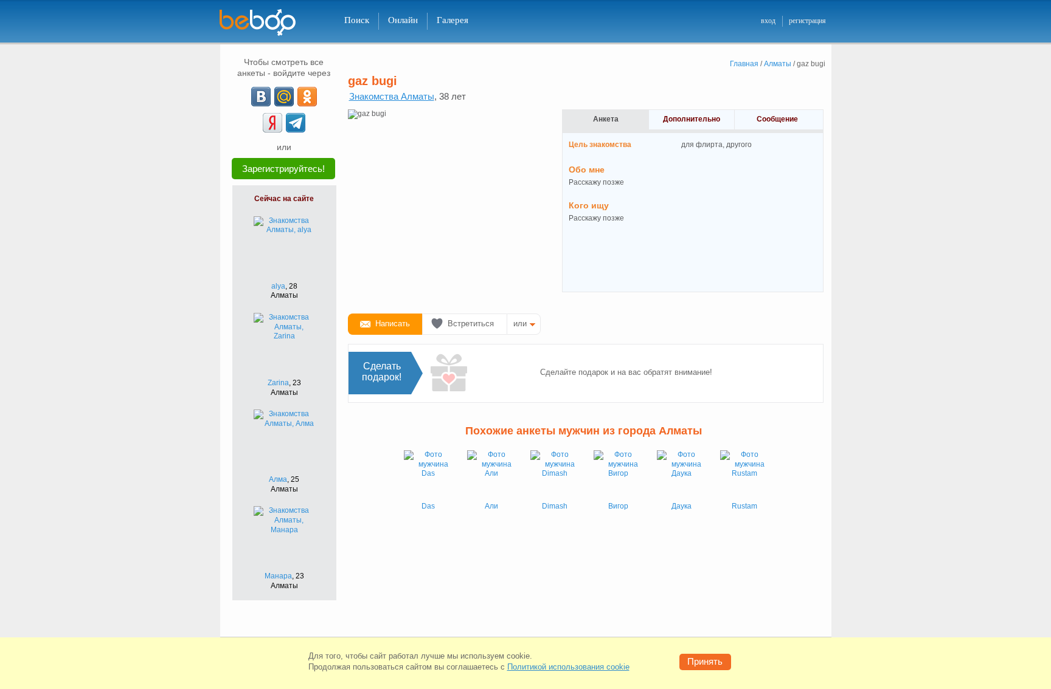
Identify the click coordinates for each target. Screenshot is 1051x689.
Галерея (452, 20)
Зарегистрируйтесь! (283, 168)
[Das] (428, 474)
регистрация (807, 20)
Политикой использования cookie (568, 666)
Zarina (278, 383)
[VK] (261, 96)
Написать (392, 323)
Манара (278, 576)
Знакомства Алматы (391, 96)
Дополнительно (691, 119)
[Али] (491, 474)
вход (768, 20)
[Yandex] (272, 122)
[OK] (307, 96)
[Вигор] (618, 474)
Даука (681, 506)
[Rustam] (744, 474)
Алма (278, 479)
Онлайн (403, 20)
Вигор (618, 506)
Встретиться (471, 323)
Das (428, 506)
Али (491, 506)
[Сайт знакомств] (265, 22)
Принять (705, 661)
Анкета (606, 119)
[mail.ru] (284, 96)
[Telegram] (295, 122)
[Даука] (681, 474)
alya (278, 286)
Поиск (356, 20)
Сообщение (777, 119)
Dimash (554, 506)
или (520, 323)
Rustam (744, 506)
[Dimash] (554, 474)
